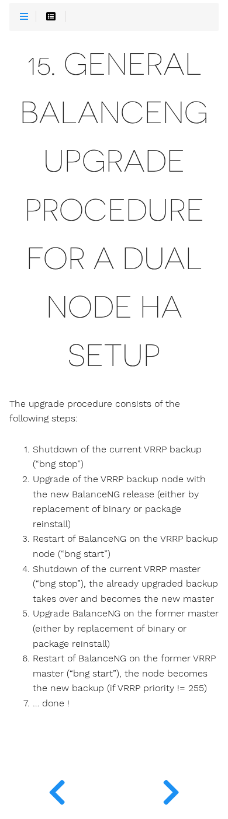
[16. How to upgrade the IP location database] (171, 790)
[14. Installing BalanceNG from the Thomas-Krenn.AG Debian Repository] (57, 790)
